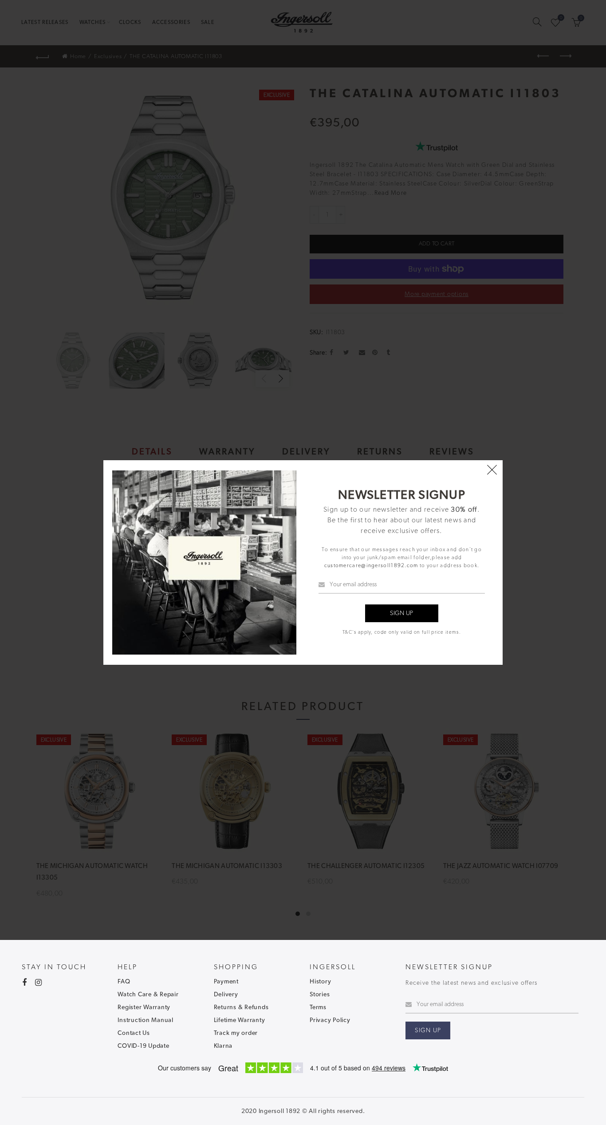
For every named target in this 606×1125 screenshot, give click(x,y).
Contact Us (134, 1033)
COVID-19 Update (143, 1046)
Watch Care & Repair (148, 994)
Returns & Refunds (241, 1007)
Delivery (226, 994)
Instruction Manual (145, 1020)
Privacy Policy (330, 1020)
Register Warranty (144, 1007)
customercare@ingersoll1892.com (371, 565)
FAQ (124, 982)
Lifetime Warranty (239, 1020)
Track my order (236, 1033)
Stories (320, 994)
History (320, 982)
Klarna (223, 1046)
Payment (226, 982)
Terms (318, 1007)
